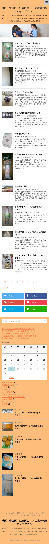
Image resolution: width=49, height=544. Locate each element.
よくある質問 (25, 515)
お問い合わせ (36, 515)
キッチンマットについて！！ (27, 68)
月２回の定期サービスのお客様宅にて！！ (19, 336)
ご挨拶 (4, 387)
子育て (4, 404)
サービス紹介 (7, 392)
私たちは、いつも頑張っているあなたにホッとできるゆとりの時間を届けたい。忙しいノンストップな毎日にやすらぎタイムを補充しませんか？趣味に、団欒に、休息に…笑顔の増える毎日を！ (24, 531)
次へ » (5, 287)
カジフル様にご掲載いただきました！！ (18, 329)
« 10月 (11, 378)
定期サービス (21, 513)
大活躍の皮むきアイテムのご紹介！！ (30, 154)
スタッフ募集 (7, 399)
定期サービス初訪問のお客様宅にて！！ (18, 334)
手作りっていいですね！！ (26, 92)
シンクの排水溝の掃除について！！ (29, 113)
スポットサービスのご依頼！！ (27, 43)
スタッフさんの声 (33, 46)
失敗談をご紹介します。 (25, 186)
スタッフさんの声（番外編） (36, 95)
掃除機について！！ (23, 134)
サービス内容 (10, 513)
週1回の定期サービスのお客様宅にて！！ (19, 338)
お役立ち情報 (31, 71)
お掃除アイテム (32, 136)
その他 (4, 390)
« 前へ (5, 282)
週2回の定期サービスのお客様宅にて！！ (19, 331)
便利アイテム (31, 157)
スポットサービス (33, 513)
